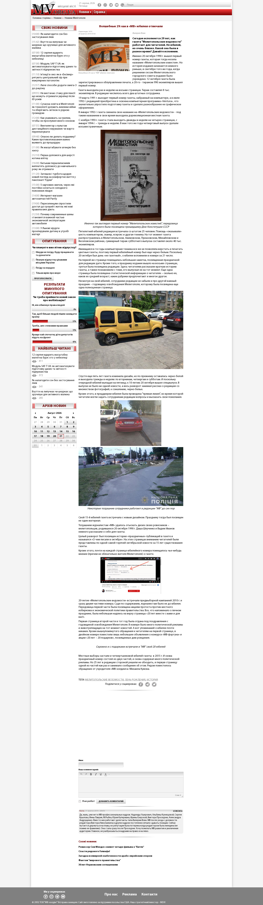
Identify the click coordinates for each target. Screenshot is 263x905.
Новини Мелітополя (75, 18)
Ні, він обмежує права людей (48, 305)
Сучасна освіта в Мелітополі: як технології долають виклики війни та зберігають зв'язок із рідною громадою (54, 109)
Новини (84, 12)
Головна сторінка (42, 18)
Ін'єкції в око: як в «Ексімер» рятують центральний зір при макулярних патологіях (52, 77)
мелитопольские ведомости (104, 680)
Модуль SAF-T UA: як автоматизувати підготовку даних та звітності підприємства (54, 67)
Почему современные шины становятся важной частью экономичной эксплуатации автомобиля (53, 219)
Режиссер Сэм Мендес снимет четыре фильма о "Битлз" (111, 847)
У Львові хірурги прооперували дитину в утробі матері (50, 231)
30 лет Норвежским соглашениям (98, 865)
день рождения (135, 680)
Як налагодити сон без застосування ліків (49, 36)
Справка (99, 12)
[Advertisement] (131, 728)
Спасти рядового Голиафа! (94, 851)
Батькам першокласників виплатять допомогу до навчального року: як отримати (54, 166)
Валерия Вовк (138, 33)
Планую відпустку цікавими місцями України (51, 261)
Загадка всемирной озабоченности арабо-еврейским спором (115, 856)
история (152, 680)
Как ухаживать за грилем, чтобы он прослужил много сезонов (53, 120)
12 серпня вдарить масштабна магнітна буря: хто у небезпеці (51, 56)
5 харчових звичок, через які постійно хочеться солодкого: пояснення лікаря (53, 188)
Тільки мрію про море (48, 273)
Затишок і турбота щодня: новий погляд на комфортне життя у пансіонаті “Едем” (54, 177)
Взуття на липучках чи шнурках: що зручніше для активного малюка (54, 45)
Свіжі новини (54, 28)
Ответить (177, 811)
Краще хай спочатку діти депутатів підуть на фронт (52, 336)
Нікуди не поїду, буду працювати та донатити (55, 253)
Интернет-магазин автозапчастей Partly (47, 197)
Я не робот (88, 801)
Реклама (129, 894)
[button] (81, 774)
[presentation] (81, 774)
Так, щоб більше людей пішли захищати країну (54, 315)
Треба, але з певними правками (50, 326)
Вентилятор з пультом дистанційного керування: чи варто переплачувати (53, 129)
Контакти (149, 894)
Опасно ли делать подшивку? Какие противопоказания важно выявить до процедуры (53, 139)
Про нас (111, 894)
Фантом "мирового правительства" (100, 860)
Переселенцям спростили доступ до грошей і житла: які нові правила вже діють (52, 206)
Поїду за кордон (45, 268)
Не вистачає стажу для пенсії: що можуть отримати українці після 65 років (53, 96)
